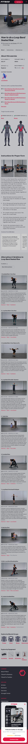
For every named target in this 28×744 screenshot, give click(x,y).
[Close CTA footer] (25, 704)
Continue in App (14, 739)
